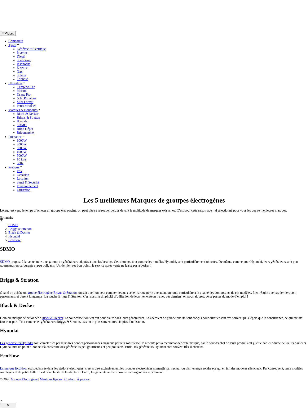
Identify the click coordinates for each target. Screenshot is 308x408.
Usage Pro (24, 94)
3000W (22, 148)
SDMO (22, 125)
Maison (22, 90)
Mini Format (25, 102)
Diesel (21, 56)
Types (12, 45)
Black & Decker (27, 113)
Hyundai (22, 121)
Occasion (23, 175)
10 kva (21, 159)
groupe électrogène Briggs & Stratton (52, 292)
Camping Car (26, 87)
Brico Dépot (25, 129)
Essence (22, 67)
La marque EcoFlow (13, 368)
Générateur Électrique (31, 49)
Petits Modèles (26, 106)
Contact (69, 379)
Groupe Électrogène (24, 379)
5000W (22, 155)
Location (22, 178)
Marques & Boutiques (23, 110)
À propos (83, 379)
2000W (22, 144)
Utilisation (15, 83)
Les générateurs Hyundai (16, 343)
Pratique (13, 167)
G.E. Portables (26, 98)
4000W (22, 152)
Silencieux (24, 60)
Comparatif (15, 41)
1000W (22, 140)
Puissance (14, 137)
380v (20, 163)
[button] (1, 401)
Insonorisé (23, 64)
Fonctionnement (27, 186)
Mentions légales (51, 379)
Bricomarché (25, 132)
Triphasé (22, 79)
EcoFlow (14, 240)
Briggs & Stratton (28, 117)
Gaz (19, 71)
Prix (19, 171)
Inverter (22, 52)
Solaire (21, 75)
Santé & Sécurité (28, 182)
